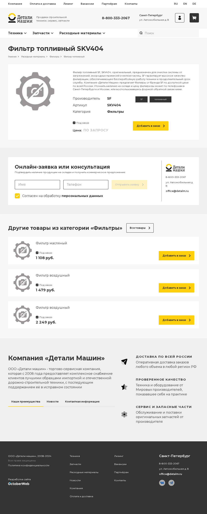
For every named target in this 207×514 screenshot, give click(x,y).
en (185, 3)
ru (176, 3)
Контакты (131, 3)
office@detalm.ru (177, 191)
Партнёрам (109, 3)
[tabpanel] (160, 389)
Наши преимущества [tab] (25, 401)
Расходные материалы (80, 33)
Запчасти (41, 33)
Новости (75, 480)
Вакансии (87, 3)
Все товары (138, 227)
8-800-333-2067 (116, 18)
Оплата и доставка (43, 3)
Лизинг (68, 3)
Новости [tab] (53, 401)
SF (141, 99)
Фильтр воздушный (53, 275)
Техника (15, 33)
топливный (160, 99)
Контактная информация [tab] (82, 401)
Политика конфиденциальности (28, 465)
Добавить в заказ (148, 125)
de (194, 3)
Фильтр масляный (51, 243)
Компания (15, 3)
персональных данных (82, 196)
